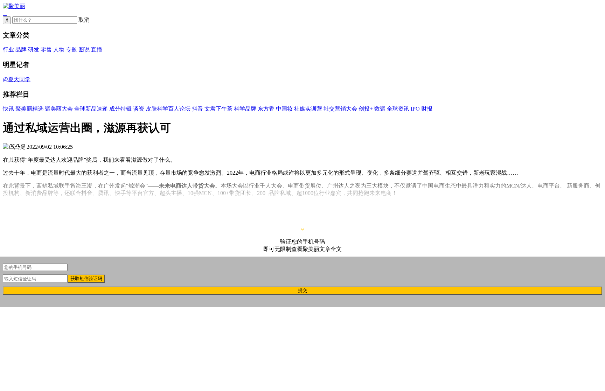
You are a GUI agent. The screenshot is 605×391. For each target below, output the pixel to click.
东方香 (266, 109)
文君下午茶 (218, 109)
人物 (58, 50)
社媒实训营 (308, 109)
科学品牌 (245, 109)
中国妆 (284, 109)
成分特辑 (120, 109)
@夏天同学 (16, 79)
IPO (415, 109)
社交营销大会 (340, 109)
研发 (33, 50)
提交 (302, 290)
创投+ (366, 109)
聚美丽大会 (59, 109)
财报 (426, 109)
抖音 (197, 109)
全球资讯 (398, 109)
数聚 (379, 109)
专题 (71, 50)
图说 (84, 50)
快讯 (8, 109)
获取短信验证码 (86, 278)
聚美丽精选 (29, 109)
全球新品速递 (91, 109)
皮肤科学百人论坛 (168, 109)
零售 (46, 50)
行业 (8, 50)
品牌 (21, 50)
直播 (96, 50)
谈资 (138, 109)
